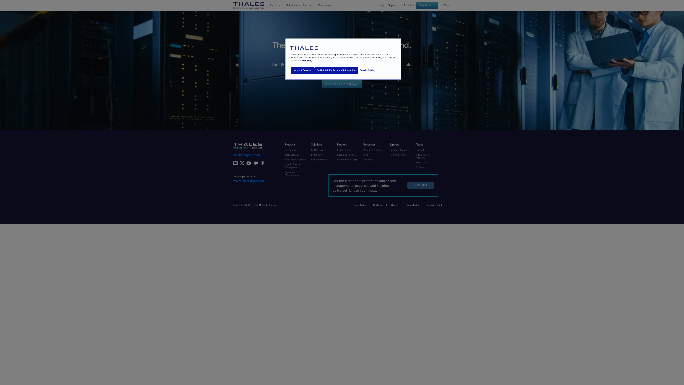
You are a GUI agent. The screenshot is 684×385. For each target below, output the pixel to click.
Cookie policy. (306, 61)
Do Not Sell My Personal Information (336, 70)
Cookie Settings (368, 70)
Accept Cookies (302, 70)
